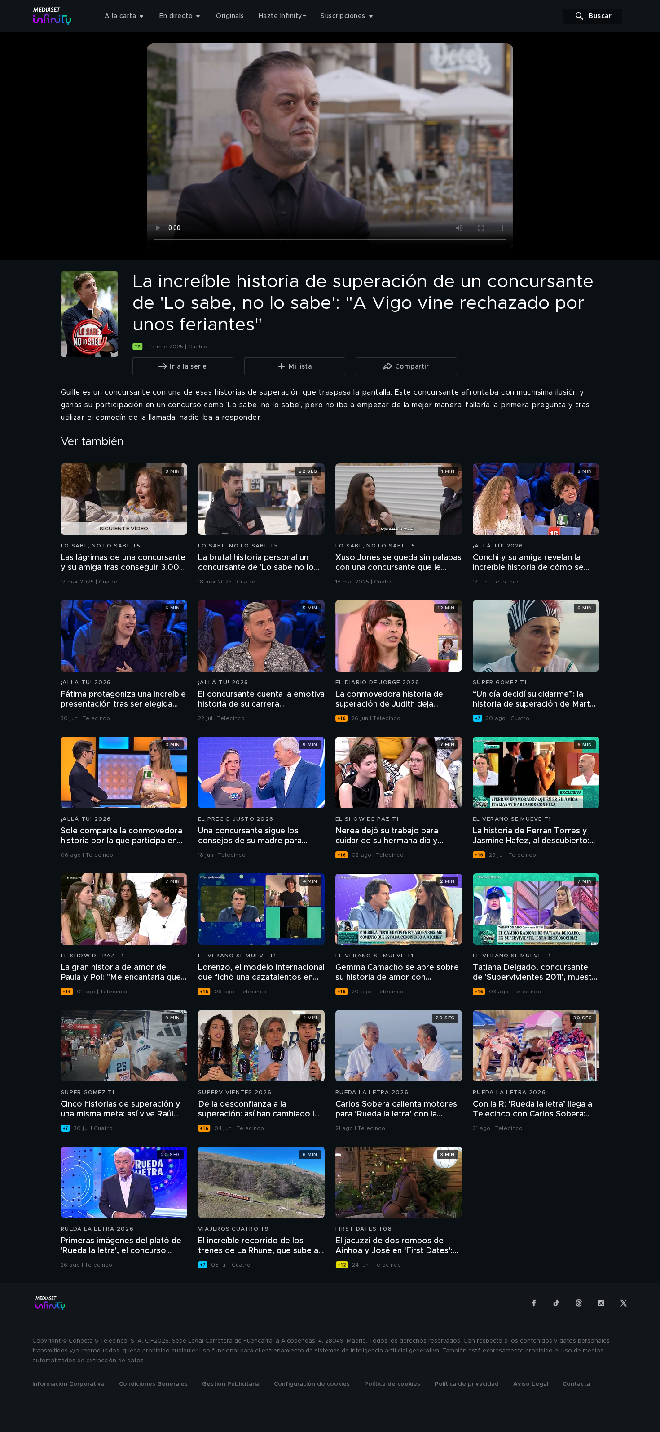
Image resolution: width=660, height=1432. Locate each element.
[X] (624, 1303)
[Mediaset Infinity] (52, 16)
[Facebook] (534, 1303)
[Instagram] (601, 1303)
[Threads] (579, 1303)
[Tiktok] (556, 1303)
